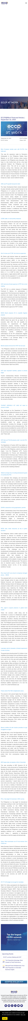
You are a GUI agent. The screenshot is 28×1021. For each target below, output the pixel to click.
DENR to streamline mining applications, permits (13, 507)
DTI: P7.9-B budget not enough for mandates (12, 882)
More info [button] (23, 1014)
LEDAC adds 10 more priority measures (11, 218)
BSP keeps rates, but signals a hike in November (13, 762)
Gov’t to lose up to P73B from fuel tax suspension (13, 253)
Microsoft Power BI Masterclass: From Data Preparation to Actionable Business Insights (14, 967)
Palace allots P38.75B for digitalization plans (12, 691)
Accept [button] (4, 1018)
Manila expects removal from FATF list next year (13, 345)
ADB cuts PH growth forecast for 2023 (10, 184)
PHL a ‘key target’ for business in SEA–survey (12, 799)
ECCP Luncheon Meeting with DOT (12, 957)
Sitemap (13, 1011)
